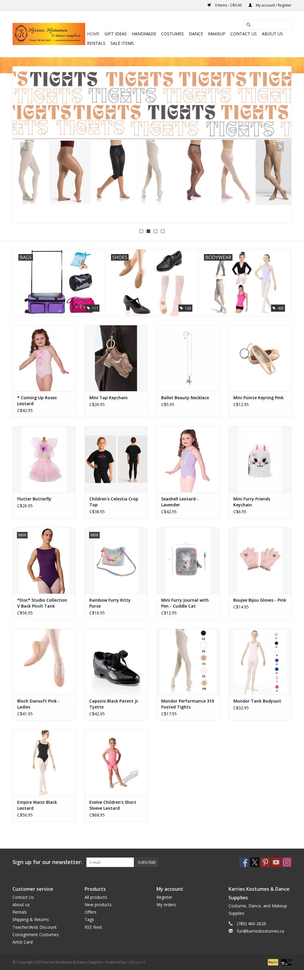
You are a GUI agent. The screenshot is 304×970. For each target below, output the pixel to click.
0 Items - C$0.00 (228, 5)
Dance (196, 34)
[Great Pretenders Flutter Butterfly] (44, 459)
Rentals (96, 43)
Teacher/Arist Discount (34, 927)
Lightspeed (136, 962)
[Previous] (24, 146)
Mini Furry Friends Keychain (251, 502)
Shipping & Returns (30, 919)
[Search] (248, 24)
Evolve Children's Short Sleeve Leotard (112, 805)
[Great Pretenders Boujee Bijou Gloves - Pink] (260, 560)
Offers (90, 912)
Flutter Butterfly (34, 499)
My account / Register (273, 5)
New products (98, 904)
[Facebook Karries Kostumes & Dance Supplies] (244, 862)
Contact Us (243, 34)
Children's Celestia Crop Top (113, 502)
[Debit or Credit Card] (285, 961)
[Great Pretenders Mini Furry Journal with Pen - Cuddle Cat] (188, 560)
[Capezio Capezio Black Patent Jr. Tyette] (116, 662)
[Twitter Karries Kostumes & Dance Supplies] (254, 862)
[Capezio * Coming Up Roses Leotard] (44, 358)
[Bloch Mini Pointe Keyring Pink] (260, 358)
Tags (89, 919)
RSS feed (93, 927)
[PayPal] (272, 961)
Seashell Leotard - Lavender (180, 502)
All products (96, 897)
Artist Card (22, 942)
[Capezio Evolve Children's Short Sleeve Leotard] (116, 763)
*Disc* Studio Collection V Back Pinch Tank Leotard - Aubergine (42, 603)
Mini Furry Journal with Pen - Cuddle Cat (185, 603)
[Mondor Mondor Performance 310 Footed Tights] (188, 662)
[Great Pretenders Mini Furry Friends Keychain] (260, 459)
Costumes (172, 34)
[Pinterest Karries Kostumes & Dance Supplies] (265, 862)
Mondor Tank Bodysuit (257, 701)
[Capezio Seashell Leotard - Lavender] (188, 459)
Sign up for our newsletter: (47, 862)
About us (272, 34)
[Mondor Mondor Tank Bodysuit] (260, 662)
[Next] (280, 146)
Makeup (216, 34)
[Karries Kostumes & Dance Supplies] (48, 34)
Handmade (144, 34)
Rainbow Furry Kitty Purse (110, 603)
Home (93, 34)
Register (164, 897)
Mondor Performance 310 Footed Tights (187, 704)
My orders (166, 904)
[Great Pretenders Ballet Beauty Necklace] (188, 358)
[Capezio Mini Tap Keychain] (116, 358)
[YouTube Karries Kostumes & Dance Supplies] (276, 862)
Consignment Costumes (35, 934)
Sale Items (122, 43)
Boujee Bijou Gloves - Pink (259, 600)
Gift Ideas (115, 34)
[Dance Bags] (152, 144)
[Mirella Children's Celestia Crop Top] (116, 459)
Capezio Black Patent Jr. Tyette (114, 704)
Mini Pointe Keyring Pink (258, 397)
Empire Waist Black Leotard (37, 805)
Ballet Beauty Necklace (185, 397)
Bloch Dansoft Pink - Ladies (38, 704)
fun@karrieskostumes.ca (260, 931)
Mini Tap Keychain (108, 397)
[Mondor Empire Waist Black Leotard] (44, 763)
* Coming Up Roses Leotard (37, 400)
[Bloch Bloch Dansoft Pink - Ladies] (44, 662)
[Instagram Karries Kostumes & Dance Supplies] (287, 862)
